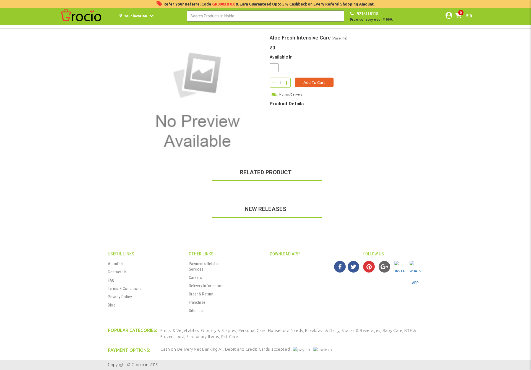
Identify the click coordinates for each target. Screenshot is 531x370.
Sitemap (196, 310)
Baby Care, (393, 330)
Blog (111, 305)
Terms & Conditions (125, 288)
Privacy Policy (120, 297)
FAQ (111, 280)
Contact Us (117, 272)
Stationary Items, (203, 336)
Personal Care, (253, 330)
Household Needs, (286, 330)
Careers (195, 277)
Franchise (197, 302)
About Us (116, 263)
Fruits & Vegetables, (180, 330)
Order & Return (201, 294)
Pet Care (229, 336)
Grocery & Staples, (219, 330)
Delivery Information (206, 286)
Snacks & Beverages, (362, 330)
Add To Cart (314, 82)
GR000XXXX (224, 4)
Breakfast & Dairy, (323, 330)
